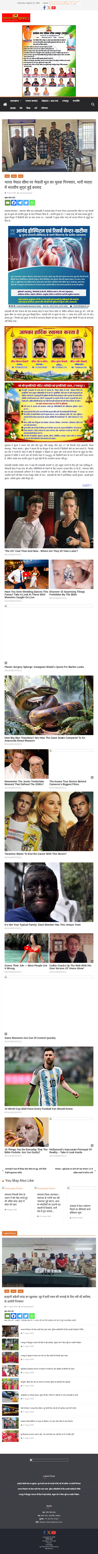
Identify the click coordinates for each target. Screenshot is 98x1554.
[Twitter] (26, 203)
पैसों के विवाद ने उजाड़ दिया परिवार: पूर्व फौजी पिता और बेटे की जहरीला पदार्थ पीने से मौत (48, 1408)
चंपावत (7, 176)
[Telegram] (20, 203)
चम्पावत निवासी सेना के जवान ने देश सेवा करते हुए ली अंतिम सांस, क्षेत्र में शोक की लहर (16, 1199)
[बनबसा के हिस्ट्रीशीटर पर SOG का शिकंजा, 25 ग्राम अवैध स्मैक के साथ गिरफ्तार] (10, 1423)
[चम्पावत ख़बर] (5, 104)
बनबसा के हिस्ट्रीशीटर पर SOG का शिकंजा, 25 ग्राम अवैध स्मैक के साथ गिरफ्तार (47, 1421)
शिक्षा (28, 108)
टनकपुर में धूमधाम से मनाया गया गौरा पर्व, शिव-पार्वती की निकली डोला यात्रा (44, 1355)
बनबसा (20, 176)
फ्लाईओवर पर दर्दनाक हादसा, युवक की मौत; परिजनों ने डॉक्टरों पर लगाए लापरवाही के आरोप (49, 1395)
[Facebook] (14, 203)
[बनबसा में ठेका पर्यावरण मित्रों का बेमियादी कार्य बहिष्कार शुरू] (81, 1188)
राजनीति (76, 100)
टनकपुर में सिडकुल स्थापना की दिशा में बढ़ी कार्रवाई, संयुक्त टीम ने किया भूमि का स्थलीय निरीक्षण (51, 1342)
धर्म (35, 108)
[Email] (7, 203)
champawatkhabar (25, 193)
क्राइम (13, 108)
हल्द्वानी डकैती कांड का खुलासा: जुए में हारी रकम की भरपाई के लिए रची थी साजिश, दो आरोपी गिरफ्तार (47, 1299)
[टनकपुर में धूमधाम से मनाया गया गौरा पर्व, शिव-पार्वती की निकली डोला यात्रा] (10, 1357)
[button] (20, 100)
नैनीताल (20, 1291)
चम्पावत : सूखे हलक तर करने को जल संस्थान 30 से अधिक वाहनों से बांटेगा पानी (74, 1170)
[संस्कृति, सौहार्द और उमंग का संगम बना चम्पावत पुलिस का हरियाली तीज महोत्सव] (10, 1384)
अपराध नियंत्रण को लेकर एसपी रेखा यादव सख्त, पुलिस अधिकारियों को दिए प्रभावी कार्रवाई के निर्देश (52, 1329)
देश (21, 108)
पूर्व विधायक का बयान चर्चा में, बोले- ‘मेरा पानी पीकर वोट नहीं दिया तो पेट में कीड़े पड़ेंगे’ (47, 1434)
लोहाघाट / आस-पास (50, 100)
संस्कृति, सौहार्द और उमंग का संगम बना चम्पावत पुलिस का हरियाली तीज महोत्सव (45, 1382)
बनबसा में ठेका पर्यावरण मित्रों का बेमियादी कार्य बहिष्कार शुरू (80, 1209)
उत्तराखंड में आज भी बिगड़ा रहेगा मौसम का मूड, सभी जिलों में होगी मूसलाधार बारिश (25, 1170)
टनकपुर (65, 100)
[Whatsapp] (32, 203)
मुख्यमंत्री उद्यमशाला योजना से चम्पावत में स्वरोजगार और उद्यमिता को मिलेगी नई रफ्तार (63, 4)
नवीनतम (44, 108)
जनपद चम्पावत (32, 100)
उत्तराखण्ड (14, 100)
